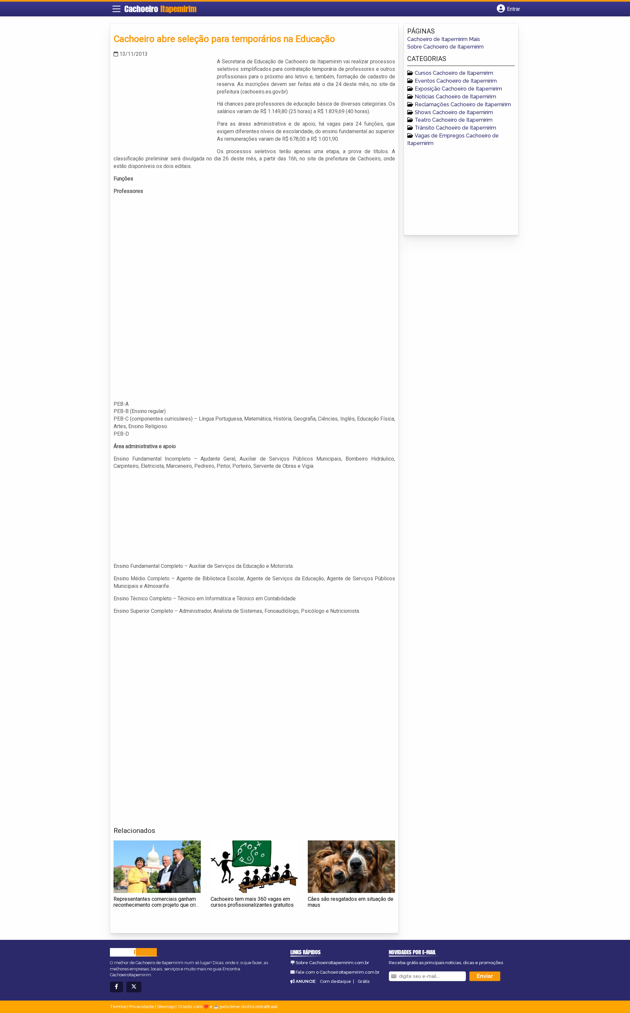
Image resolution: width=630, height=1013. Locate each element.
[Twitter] (133, 987)
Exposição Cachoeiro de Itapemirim (458, 89)
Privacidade (141, 1006)
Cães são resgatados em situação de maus (350, 902)
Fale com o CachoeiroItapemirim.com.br (338, 972)
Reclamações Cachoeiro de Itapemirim (463, 104)
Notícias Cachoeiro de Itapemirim (455, 96)
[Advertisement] (163, 104)
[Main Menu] (116, 8)
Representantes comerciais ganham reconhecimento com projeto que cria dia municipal (156, 905)
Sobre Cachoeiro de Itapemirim (445, 47)
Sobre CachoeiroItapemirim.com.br (332, 962)
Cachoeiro (160, 9)
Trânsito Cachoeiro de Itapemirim (455, 128)
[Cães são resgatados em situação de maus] (351, 866)
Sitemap (166, 1006)
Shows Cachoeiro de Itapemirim (454, 112)
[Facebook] (116, 987)
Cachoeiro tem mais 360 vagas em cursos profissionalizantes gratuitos (252, 902)
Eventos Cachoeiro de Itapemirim (456, 81)
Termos (118, 1006)
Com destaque (335, 981)
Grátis (363, 981)
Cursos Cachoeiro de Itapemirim (454, 73)
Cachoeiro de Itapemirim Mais (443, 39)
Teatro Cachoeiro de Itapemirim (454, 120)
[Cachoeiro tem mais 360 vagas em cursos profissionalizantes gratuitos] (254, 866)
